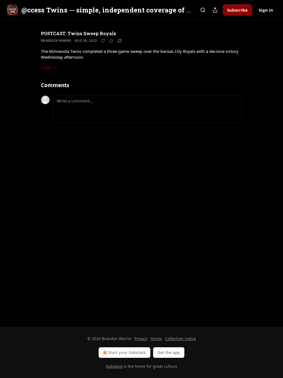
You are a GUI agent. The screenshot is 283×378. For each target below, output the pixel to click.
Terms (156, 338)
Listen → (49, 67)
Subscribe (237, 10)
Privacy (140, 338)
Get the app (169, 352)
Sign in (266, 10)
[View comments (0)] (111, 40)
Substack (114, 366)
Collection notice (180, 338)
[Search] (202, 9)
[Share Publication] (215, 9)
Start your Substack (127, 352)
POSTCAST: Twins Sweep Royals (78, 33)
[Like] (103, 40)
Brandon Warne (56, 40)
